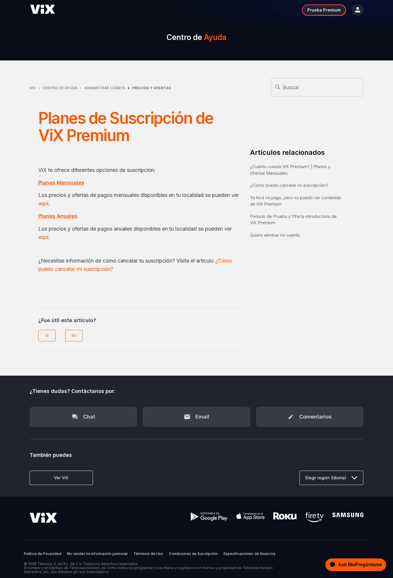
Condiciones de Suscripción (193, 554)
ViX (33, 87)
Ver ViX (61, 477)
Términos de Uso (148, 554)
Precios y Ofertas (151, 87)
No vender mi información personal (97, 554)
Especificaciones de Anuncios (250, 554)
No (74, 335)
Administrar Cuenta (105, 87)
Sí (47, 335)
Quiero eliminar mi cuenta (274, 235)
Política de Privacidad (42, 554)
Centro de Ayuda (60, 87)
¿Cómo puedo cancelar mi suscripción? (289, 185)
